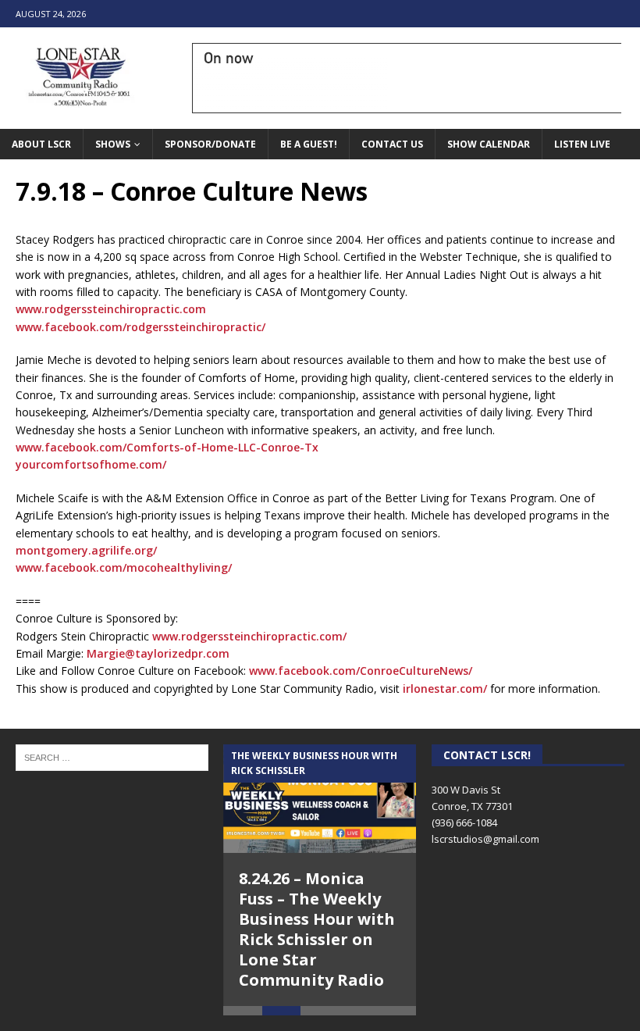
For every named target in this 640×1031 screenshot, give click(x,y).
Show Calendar (488, 144)
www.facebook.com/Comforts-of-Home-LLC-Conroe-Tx (167, 447)
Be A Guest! (308, 144)
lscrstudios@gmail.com (485, 839)
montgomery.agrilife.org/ (86, 550)
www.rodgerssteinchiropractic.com (111, 308)
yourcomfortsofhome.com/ (91, 464)
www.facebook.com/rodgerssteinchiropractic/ (140, 326)
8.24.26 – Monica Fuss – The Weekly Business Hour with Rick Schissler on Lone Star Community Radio (317, 929)
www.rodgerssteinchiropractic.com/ (249, 636)
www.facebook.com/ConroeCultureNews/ (360, 670)
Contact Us (392, 144)
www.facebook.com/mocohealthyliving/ (124, 567)
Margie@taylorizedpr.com (158, 653)
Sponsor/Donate (210, 144)
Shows (112, 144)
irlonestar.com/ (445, 688)
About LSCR (41, 144)
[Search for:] (112, 757)
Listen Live (582, 144)
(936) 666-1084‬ (464, 822)
